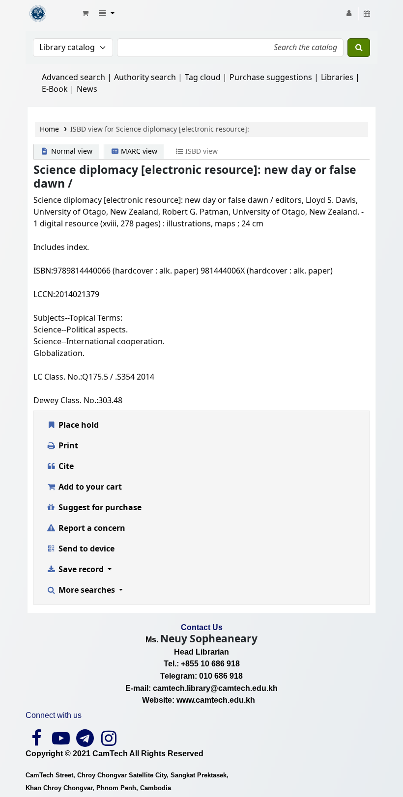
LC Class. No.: (57, 377)
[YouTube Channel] (61, 742)
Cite (65, 466)
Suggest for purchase (99, 508)
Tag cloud (203, 77)
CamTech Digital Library (52, 14)
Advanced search (73, 77)
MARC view (138, 151)
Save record (81, 570)
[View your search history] (367, 13)
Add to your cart (89, 487)
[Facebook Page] (37, 742)
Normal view (70, 151)
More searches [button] (87, 590)
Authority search (145, 77)
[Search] (358, 47)
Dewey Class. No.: (65, 401)
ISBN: (43, 271)
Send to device (86, 549)
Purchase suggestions (271, 77)
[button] (85, 13)
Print (67, 446)
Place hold (78, 425)
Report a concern (91, 528)
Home (49, 129)
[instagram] (109, 742)
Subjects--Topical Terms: (77, 318)
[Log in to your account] (349, 13)
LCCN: (44, 295)
